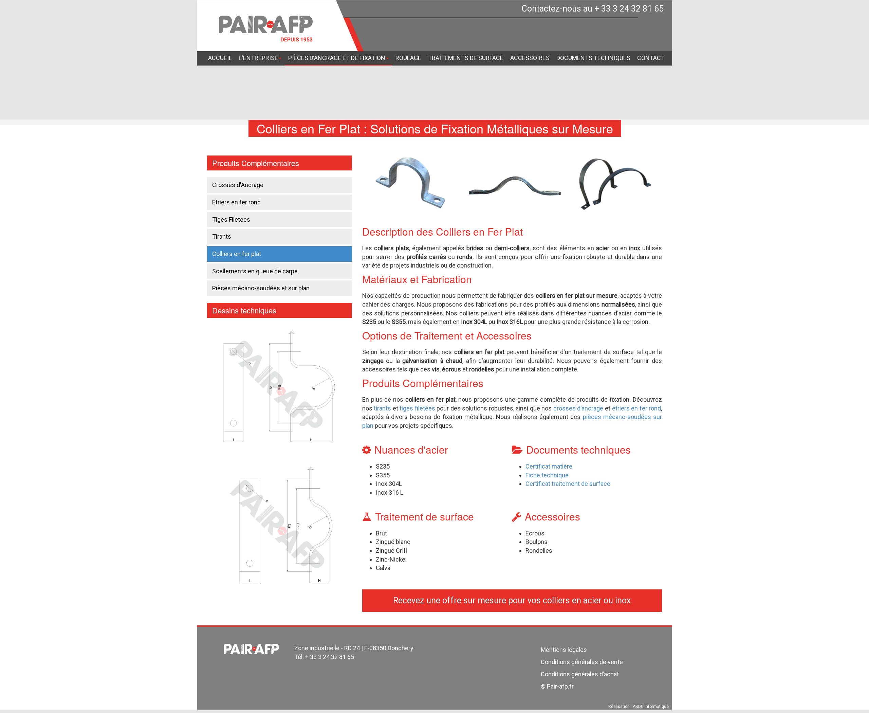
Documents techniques (593, 57)
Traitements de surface (465, 57)
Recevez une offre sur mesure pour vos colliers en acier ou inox (512, 600)
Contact (651, 57)
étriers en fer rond (636, 408)
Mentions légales (564, 649)
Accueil (220, 57)
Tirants (221, 236)
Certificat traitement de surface (567, 483)
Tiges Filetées (231, 219)
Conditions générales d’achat (580, 674)
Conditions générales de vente (582, 661)
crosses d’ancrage (578, 408)
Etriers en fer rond (236, 202)
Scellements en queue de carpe (255, 271)
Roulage (408, 57)
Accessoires (530, 57)
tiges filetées (417, 408)
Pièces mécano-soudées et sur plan (261, 288)
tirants (382, 408)
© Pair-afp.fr (557, 686)
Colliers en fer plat (236, 253)
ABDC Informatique (651, 706)
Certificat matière (548, 466)
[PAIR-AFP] (266, 29)
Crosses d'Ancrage (237, 184)
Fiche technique (547, 475)
